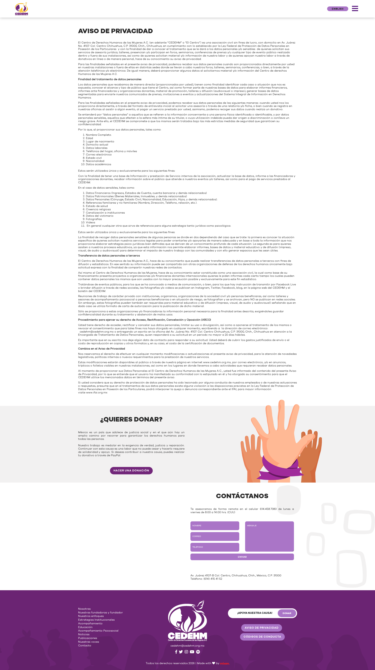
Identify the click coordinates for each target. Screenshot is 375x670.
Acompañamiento (90, 623)
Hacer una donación (131, 470)
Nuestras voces (88, 642)
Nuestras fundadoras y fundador (100, 612)
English (338, 9)
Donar (287, 613)
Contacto (84, 645)
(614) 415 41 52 (213, 579)
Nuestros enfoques (91, 616)
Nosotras (84, 609)
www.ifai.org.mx (96, 392)
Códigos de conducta (262, 636)
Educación (85, 627)
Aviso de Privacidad (262, 628)
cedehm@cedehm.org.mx (97, 331)
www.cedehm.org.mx (217, 362)
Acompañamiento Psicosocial (98, 630)
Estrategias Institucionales (96, 620)
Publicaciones (87, 638)
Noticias (83, 634)
